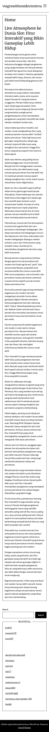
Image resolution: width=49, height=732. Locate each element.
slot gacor (9, 660)
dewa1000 (10, 687)
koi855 (8, 627)
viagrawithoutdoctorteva (22, 6)
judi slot (9, 666)
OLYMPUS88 (11, 693)
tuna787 (9, 638)
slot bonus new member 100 (18, 698)
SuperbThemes (24, 727)
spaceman (10, 677)
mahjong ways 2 (12, 682)
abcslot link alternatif (15, 655)
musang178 (10, 633)
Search (5, 609)
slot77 (8, 671)
